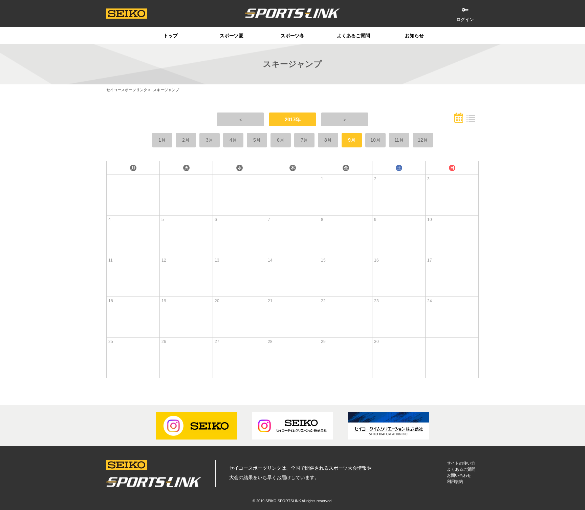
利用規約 (455, 481)
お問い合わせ (459, 475)
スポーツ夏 (231, 35)
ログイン (465, 19)
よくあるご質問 (353, 35)
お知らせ (414, 35)
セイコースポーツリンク (126, 90)
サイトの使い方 (461, 463)
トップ (171, 35)
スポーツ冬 (292, 35)
